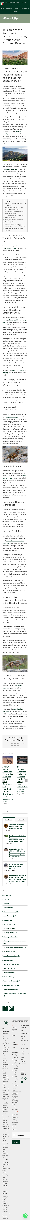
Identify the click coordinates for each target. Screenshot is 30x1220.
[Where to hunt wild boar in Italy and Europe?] (6, 864)
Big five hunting (16, 1083)
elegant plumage (12, 417)
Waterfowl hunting (16, 1065)
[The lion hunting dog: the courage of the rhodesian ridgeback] (6, 825)
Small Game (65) (9, 968)
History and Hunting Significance (14, 219)
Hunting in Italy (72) (10, 933)
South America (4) (10, 973)
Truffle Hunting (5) (10, 977)
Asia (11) (6, 899)
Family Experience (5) (11, 924)
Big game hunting (16, 1077)
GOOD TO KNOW (25, 8)
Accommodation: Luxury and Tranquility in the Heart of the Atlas (15, 225)
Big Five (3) (7, 903)
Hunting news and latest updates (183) (15, 942)
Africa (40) (7, 895)
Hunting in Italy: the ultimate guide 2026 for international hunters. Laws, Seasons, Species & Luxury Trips (17, 853)
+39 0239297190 (4, 2)
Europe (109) (8, 920)
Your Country (15, 1043)
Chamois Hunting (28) (11, 912)
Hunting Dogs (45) (10, 928)
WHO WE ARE (9, 8)
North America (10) (10, 952)
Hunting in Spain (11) (11, 937)
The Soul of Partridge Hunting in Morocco (14, 229)
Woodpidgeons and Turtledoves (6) (15, 994)
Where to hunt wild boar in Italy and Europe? (16, 866)
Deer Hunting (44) (10, 916)
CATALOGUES (15, 11)
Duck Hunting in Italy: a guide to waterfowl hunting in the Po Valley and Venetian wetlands (17, 878)
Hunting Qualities (10, 222)
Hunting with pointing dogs (16, 1060)
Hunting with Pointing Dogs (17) (15, 948)
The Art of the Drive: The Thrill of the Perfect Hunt (15, 204)
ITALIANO (24, 2)
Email (14, 1035)
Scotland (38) (8, 960)
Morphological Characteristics (16, 215)
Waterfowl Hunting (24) (12, 981)
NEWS (2, 8)
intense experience (11, 169)
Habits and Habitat (10, 217)
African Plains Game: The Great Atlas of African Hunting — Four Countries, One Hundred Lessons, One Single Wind (7, 784)
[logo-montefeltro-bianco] (10, 17)
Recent (21, 820)
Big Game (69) (8, 907)
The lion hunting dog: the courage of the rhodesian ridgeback (16, 826)
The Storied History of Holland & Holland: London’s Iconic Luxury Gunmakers (22, 779)
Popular (8, 820)
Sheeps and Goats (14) (11, 964)
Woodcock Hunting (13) (12, 989)
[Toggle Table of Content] (24, 201)
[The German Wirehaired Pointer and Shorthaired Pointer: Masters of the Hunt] (6, 836)
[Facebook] (5, 1008)
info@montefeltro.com (14, 2)
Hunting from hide (16, 1070)
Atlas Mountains (10, 248)
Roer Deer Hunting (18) (12, 956)
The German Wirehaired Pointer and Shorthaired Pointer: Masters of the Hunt (17, 839)
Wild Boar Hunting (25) (11, 985)
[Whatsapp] (25, 1215)
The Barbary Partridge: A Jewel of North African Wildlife (14, 212)
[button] (3, 780)
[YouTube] (22, 1082)
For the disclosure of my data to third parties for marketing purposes (15, 1119)
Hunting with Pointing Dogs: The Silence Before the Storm (14, 208)
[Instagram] (11, 1008)
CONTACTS (16, 8)
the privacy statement (15, 1101)
